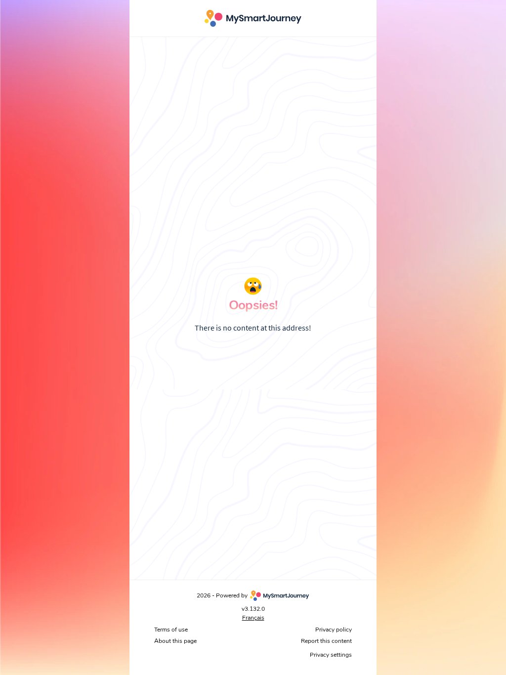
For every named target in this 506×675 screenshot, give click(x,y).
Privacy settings (331, 655)
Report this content (326, 641)
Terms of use (171, 630)
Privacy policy (333, 630)
